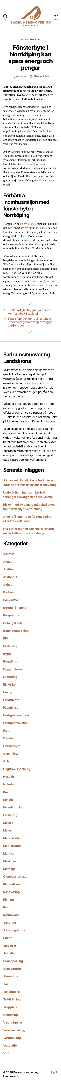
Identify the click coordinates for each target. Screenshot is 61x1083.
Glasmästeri (11, 753)
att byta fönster (29, 224)
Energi (7, 692)
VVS (6, 1053)
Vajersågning (12, 1022)
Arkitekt (8, 569)
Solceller (9, 953)
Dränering (10, 677)
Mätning (9, 869)
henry (23, 76)
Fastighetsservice (16, 715)
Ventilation (10, 1045)
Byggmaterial (13, 669)
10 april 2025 (41, 76)
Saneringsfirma (14, 930)
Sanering (9, 922)
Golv (6, 761)
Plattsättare (11, 884)
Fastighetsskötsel (15, 723)
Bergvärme (11, 615)
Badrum (8, 592)
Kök (5, 792)
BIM (5, 638)
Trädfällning (12, 999)
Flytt (6, 730)
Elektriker (10, 684)
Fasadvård (11, 707)
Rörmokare (11, 915)
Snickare (9, 945)
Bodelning (10, 646)
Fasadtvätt (11, 700)
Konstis (8, 799)
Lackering (10, 815)
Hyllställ (9, 776)
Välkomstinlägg (14, 1030)
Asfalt (7, 584)
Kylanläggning (13, 807)
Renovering (11, 892)
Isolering (9, 784)
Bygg (7, 653)
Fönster (8, 738)
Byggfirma (10, 661)
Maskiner (9, 861)
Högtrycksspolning (16, 769)
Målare (8, 822)
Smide (7, 938)
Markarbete (11, 838)
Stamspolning (13, 961)
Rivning (8, 899)
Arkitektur (10, 577)
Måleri (7, 830)
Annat (7, 561)
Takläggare (11, 991)
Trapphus (10, 1007)
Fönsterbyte (30, 39)
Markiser (9, 853)
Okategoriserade (15, 876)
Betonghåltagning (16, 630)
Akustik (8, 554)
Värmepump (12, 1038)
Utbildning (10, 1014)
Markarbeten (12, 846)
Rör (5, 907)
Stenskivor (10, 976)
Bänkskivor (11, 600)
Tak (5, 984)
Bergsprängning (14, 607)
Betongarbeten (14, 623)
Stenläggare (12, 968)
